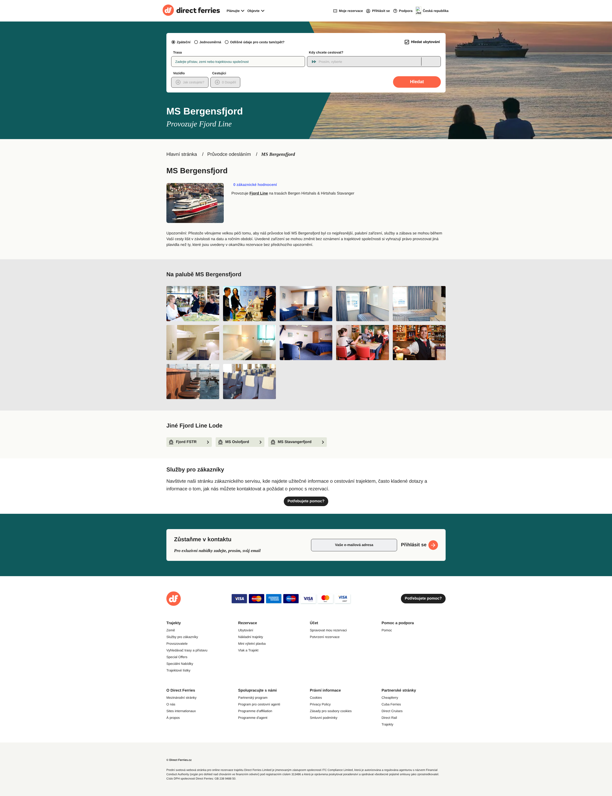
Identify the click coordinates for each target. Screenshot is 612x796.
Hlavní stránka (181, 154)
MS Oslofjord (237, 442)
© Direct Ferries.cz (179, 760)
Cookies (316, 697)
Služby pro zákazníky (182, 637)
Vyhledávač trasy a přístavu (186, 650)
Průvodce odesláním (229, 154)
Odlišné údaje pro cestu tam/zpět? (257, 42)
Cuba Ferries (391, 704)
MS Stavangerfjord (294, 442)
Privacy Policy (320, 704)
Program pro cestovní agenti (259, 704)
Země (170, 630)
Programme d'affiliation (255, 711)
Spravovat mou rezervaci (328, 630)
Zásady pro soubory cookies (331, 711)
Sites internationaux (181, 711)
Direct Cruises (392, 711)
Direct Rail (389, 718)
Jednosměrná (210, 42)
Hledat (417, 81)
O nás (170, 704)
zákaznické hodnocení (255, 185)
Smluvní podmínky (323, 718)
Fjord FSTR (186, 442)
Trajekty (387, 724)
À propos (173, 718)
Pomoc (387, 630)
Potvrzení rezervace (325, 637)
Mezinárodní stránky (181, 697)
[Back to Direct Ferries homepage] (191, 11)
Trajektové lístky (178, 670)
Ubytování (245, 630)
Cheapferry (390, 697)
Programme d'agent (253, 718)
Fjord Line (259, 193)
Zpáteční (184, 42)
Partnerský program (253, 697)
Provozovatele (177, 643)
